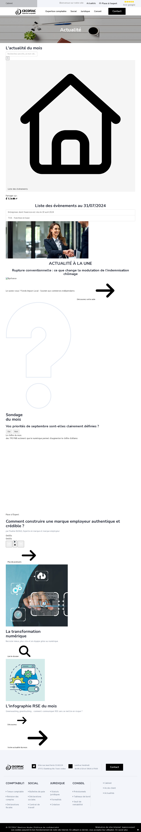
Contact (116, 11)
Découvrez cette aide (86, 299)
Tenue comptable (15, 791)
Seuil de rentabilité (78, 803)
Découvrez (12, 724)
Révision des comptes (12, 798)
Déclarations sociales (34, 798)
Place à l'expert (109, 3)
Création (55, 804)
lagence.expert (128, 827)
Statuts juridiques (55, 793)
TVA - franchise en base (19, 218)
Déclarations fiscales (12, 806)
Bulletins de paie (37, 791)
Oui (9, 431)
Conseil (97, 11)
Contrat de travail (34, 806)
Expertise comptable (56, 11)
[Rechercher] (8, 58)
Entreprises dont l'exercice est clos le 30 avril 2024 (31, 212)
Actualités (91, 3)
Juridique (85, 11)
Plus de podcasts (15, 562)
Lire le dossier (13, 656)
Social (73, 11)
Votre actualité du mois (18, 747)
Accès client (110, 788)
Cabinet (9, 3)
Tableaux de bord (81, 796)
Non (16, 431)
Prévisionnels (79, 791)
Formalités (56, 799)
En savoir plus (121, 830)
